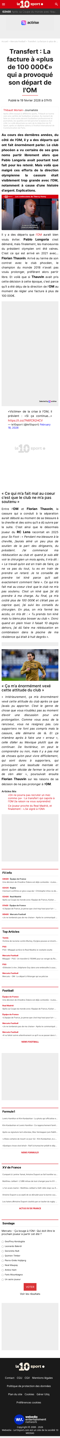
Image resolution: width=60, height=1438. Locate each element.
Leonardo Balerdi (13, 1246)
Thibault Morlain (13, 110)
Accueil (5, 41)
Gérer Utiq (43, 1394)
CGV (27, 1378)
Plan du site (15, 1394)
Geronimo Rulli (12, 1251)
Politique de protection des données (29, 1386)
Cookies (29, 1394)
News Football (30, 1041)
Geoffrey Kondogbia (15, 1241)
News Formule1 (30, 1152)
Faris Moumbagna (14, 1274)
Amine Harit (10, 1270)
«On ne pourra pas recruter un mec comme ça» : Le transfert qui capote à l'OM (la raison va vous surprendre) (31, 798)
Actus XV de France (30, 1208)
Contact (9, 1378)
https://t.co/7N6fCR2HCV (25, 420)
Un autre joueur (13, 1279)
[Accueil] (30, 4)
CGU (19, 1378)
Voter (30, 1286)
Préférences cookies (28, 1402)
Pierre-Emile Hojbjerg (15, 1260)
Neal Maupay (11, 1265)
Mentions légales (42, 1378)
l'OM (39, 234)
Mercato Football (17, 41)
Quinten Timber (12, 1255)
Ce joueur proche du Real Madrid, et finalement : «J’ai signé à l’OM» (30, 807)
